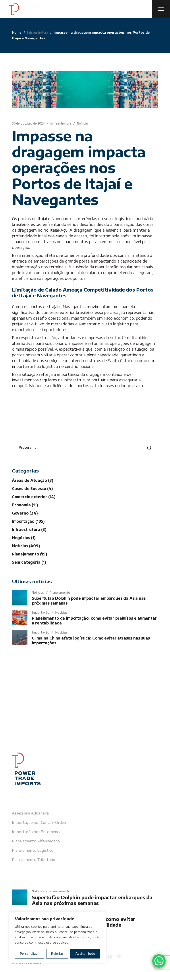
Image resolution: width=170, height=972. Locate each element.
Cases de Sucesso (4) (32, 488)
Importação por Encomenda (36, 831)
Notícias (83, 123)
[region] (57, 937)
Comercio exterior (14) (34, 496)
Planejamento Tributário (33, 859)
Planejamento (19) (29, 553)
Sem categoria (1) (29, 562)
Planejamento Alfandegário (36, 840)
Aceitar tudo (85, 953)
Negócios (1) (24, 537)
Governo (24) (25, 513)
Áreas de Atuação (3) (32, 480)
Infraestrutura (37, 32)
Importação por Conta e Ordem (39, 822)
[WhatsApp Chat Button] (159, 961)
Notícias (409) (26, 545)
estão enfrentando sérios (54, 224)
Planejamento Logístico (32, 850)
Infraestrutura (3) (29, 529)
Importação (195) (28, 521)
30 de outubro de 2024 (28, 123)
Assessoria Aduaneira (30, 813)
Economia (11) (25, 504)
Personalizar (29, 953)
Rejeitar (57, 953)
